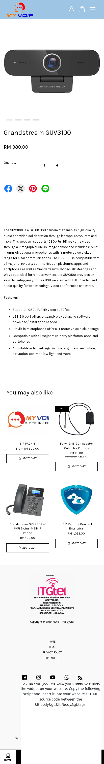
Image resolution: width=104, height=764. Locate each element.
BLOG (52, 647)
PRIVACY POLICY (52, 652)
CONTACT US (52, 658)
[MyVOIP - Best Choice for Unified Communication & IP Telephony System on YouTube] (52, 680)
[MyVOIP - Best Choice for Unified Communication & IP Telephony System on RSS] (80, 679)
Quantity (10, 162)
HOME (52, 641)
